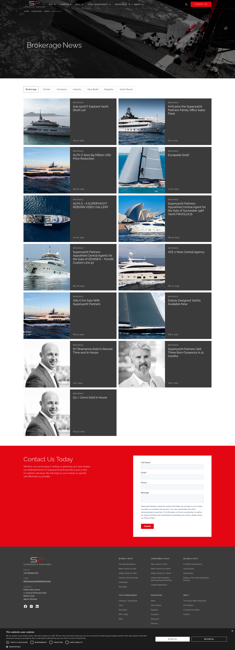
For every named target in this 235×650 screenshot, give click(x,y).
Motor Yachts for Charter (161, 569)
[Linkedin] (37, 606)
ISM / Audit (123, 614)
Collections (123, 582)
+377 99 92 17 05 (31, 573)
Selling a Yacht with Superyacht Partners (196, 579)
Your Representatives (127, 564)
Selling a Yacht (190, 559)
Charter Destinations (159, 585)
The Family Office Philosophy (194, 601)
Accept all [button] (172, 639)
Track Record (188, 569)
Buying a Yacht (126, 559)
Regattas (154, 610)
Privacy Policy (81, 638)
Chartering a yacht (160, 559)
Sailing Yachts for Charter (161, 573)
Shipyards (155, 619)
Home (26, 11)
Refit (120, 619)
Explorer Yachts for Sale (128, 578)
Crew (121, 605)
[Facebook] (25, 606)
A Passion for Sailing (191, 610)
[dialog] (117, 639)
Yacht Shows (156, 605)
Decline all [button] (209, 639)
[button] (53, 4)
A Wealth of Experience (192, 564)
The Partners (188, 605)
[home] (34, 4)
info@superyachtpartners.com (37, 581)
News (46, 11)
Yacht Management (128, 595)
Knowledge (36, 11)
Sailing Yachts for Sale (128, 573)
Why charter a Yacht (159, 564)
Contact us (201, 4)
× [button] (232, 631)
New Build (123, 587)
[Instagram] (31, 606)
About (186, 595)
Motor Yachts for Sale (127, 569)
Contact (186, 614)
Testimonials (188, 573)
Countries (155, 614)
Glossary (154, 623)
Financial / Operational (128, 601)
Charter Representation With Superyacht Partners (161, 579)
